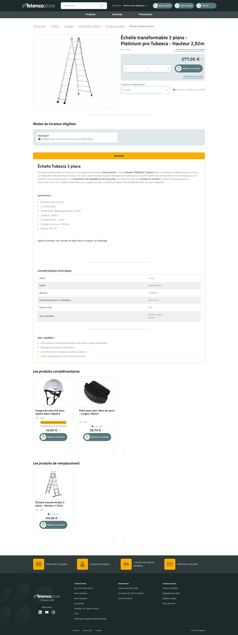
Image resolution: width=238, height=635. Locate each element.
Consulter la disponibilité (133, 84)
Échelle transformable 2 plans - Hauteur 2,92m (49, 504)
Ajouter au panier (191, 68)
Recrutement (169, 603)
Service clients (125, 598)
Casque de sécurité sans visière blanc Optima (49, 412)
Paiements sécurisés (128, 588)
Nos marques (80, 598)
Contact (76, 630)
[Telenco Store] (38, 6)
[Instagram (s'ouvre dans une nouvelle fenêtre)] (53, 612)
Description (119, 155)
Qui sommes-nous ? (84, 588)
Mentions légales (198, 630)
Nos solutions (80, 593)
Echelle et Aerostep (115, 26)
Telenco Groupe (170, 588)
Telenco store (39, 26)
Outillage (68, 26)
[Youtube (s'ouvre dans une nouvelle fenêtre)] (46, 612)
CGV (76, 613)
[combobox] (84, 5)
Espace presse (169, 598)
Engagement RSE (171, 593)
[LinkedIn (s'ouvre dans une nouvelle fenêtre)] (40, 612)
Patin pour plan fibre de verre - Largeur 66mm (97, 412)
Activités (117, 14)
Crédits (99, 630)
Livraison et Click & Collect (131, 593)
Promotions (145, 14)
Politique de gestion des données (90, 619)
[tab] (119, 155)
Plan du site (87, 630)
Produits (91, 14)
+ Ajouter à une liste (193, 76)
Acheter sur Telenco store (86, 608)
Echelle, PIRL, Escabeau (89, 26)
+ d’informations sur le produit (189, 49)
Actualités (79, 603)
